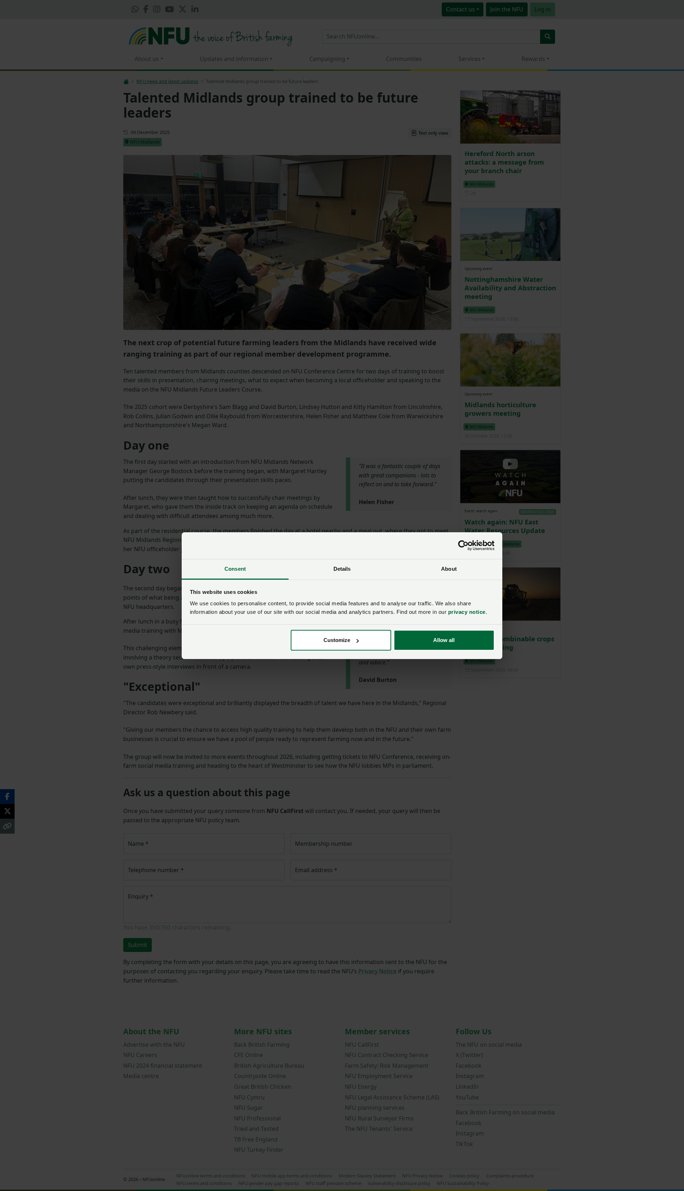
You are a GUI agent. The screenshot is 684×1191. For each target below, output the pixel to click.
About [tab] (449, 569)
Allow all (444, 640)
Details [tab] (342, 569)
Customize (336, 640)
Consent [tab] (235, 569)
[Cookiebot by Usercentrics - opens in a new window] (463, 545)
